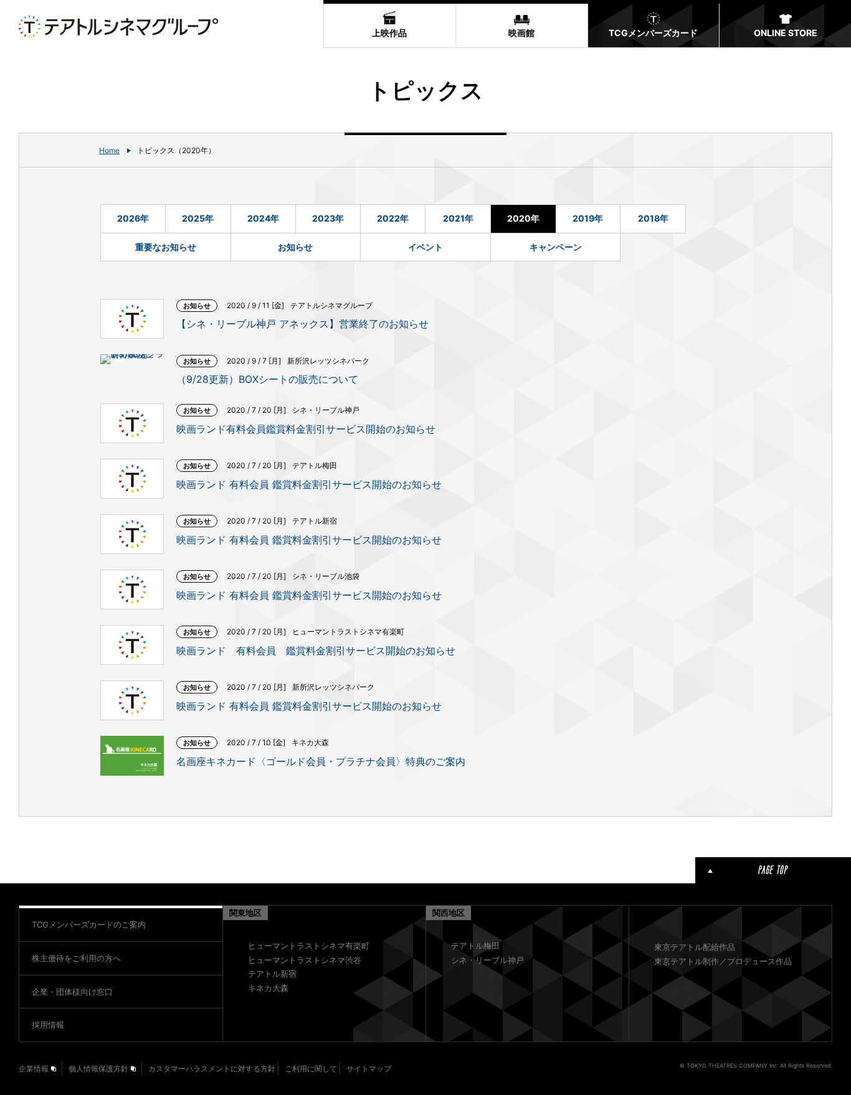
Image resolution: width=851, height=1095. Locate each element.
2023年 (328, 218)
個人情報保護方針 (98, 1068)
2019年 (588, 218)
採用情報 (48, 1025)
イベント (425, 247)
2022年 (393, 218)
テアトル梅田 (475, 946)
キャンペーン (556, 247)
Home (109, 150)
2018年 (653, 218)
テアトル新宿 (272, 974)
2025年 (198, 218)
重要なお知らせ (165, 247)
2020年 (523, 218)
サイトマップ (368, 1068)
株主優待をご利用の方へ (76, 958)
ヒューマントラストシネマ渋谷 (304, 960)
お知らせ (295, 247)
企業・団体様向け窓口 (72, 992)
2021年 (458, 218)
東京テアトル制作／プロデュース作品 (723, 961)
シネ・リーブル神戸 (487, 960)
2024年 (263, 218)
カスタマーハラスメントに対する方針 (211, 1068)
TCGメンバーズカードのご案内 (89, 924)
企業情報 (34, 1068)
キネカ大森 (268, 988)
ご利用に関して (311, 1068)
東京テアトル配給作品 (694, 947)
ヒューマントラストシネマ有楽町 (308, 946)
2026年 (133, 218)
